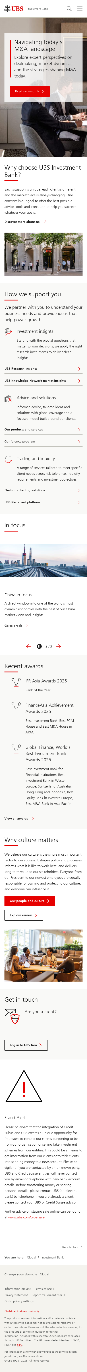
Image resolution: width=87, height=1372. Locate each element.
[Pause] (39, 646)
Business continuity (28, 1311)
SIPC (19, 1344)
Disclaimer (10, 1311)
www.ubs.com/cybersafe (26, 1217)
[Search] (69, 8)
